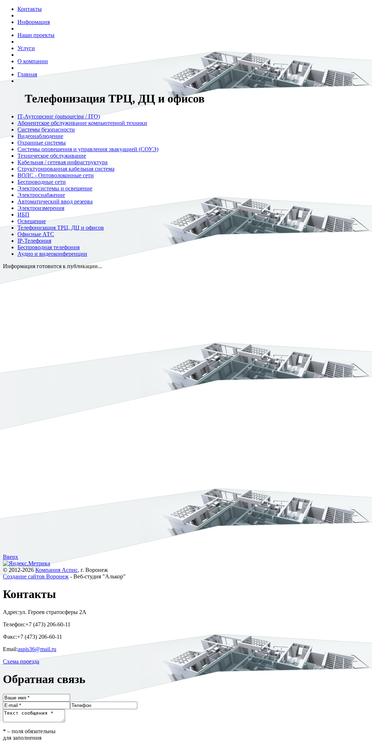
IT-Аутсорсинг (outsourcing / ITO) (58, 116)
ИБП (23, 214)
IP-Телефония (34, 241)
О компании (32, 61)
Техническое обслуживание (51, 156)
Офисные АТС (35, 234)
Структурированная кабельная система (65, 169)
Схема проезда (21, 661)
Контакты (29, 9)
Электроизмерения (40, 208)
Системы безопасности (46, 129)
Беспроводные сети (41, 182)
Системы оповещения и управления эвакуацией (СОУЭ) (87, 149)
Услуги (26, 48)
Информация (33, 22)
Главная (27, 74)
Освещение (31, 221)
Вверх (10, 557)
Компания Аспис (56, 570)
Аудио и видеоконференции (52, 254)
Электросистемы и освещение (54, 188)
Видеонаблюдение (40, 136)
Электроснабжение (41, 195)
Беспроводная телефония (48, 247)
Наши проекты (35, 35)
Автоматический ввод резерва (55, 201)
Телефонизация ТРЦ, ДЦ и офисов (60, 228)
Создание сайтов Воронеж (36, 576)
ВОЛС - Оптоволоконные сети (55, 175)
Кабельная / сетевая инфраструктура (62, 162)
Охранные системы (41, 143)
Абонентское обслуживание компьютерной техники (82, 123)
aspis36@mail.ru (37, 649)
